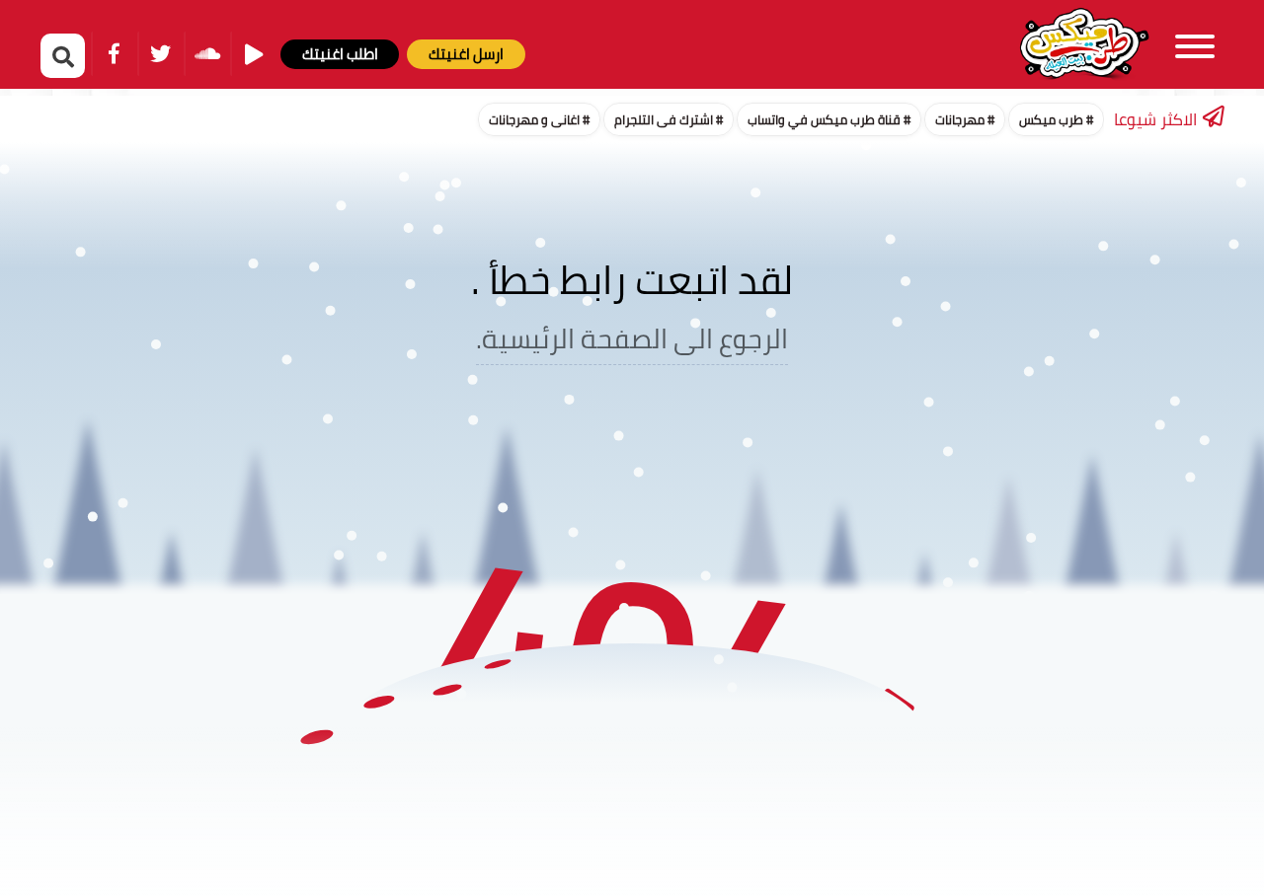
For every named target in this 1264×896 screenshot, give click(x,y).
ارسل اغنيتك (466, 53)
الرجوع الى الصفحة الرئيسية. (632, 339)
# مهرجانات (964, 119)
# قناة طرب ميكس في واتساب (829, 119)
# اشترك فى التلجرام (668, 119)
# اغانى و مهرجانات (539, 119)
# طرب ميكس (1056, 119)
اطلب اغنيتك (340, 53)
